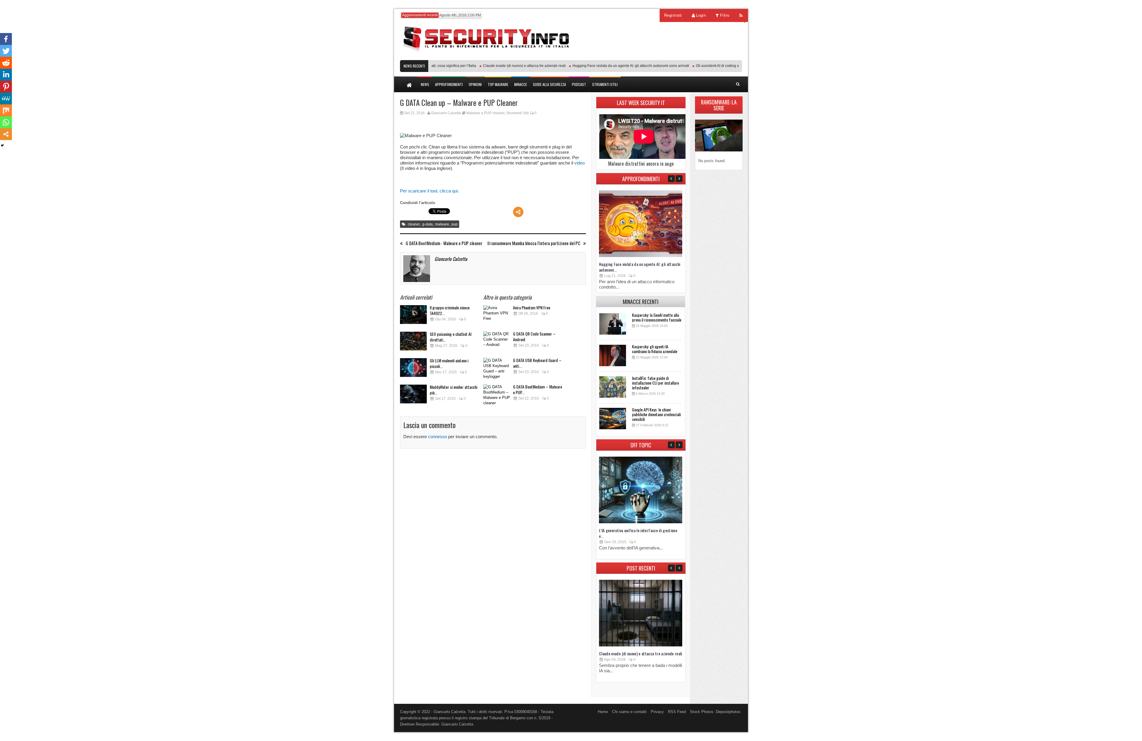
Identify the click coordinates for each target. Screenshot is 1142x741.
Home (603, 711)
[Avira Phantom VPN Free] (496, 316)
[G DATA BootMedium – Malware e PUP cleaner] (496, 395)
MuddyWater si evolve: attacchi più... (453, 390)
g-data (427, 224)
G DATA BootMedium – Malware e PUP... (537, 389)
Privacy (657, 711)
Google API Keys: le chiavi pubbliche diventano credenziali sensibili (656, 414)
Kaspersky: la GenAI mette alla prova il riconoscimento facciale (656, 317)
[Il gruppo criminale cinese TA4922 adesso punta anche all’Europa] (413, 316)
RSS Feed (677, 711)
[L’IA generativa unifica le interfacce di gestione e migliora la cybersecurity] (640, 522)
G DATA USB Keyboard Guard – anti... (537, 363)
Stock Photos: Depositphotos (715, 711)
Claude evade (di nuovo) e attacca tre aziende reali (508, 66)
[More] (518, 212)
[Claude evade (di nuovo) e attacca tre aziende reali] (640, 645)
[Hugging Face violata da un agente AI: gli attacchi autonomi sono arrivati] (640, 255)
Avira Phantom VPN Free (531, 307)
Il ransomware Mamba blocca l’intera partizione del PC (533, 243)
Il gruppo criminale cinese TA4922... (450, 310)
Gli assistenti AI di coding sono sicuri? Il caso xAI (719, 66)
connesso (437, 436)
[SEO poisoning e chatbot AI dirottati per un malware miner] (413, 343)
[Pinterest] (6, 87)
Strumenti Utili (517, 113)
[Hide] (2, 145)
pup (454, 224)
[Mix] (6, 110)
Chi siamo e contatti (629, 711)
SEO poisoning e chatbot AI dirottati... (450, 337)
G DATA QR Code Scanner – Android (534, 336)
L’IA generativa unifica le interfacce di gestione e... (638, 533)
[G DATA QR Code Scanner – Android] (496, 342)
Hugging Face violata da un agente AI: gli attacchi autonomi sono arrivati (615, 66)
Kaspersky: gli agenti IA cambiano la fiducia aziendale (654, 348)
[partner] (702, 57)
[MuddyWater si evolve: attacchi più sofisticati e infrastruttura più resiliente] (413, 396)
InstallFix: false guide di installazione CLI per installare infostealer (655, 383)
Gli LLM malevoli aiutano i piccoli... (449, 363)
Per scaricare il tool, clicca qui (429, 190)
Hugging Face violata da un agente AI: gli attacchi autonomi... (639, 267)
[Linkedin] (6, 75)
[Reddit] (6, 63)
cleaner (414, 224)
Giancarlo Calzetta (446, 113)
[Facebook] (6, 39)
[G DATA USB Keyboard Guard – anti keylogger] (496, 369)
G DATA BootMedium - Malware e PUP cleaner (444, 243)
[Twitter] (6, 51)
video (579, 162)
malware (442, 224)
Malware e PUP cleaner (485, 113)
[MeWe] (6, 98)
